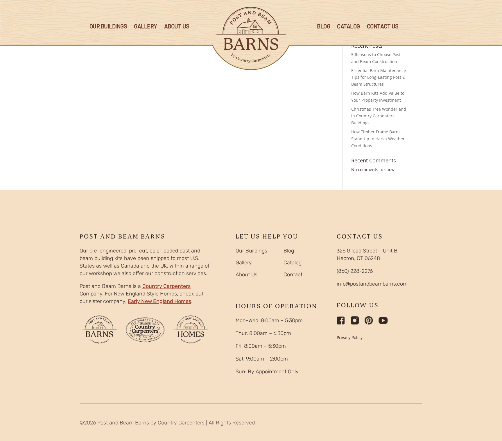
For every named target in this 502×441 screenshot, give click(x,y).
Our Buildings (108, 27)
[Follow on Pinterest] (369, 320)
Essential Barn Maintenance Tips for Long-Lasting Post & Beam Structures (378, 77)
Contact (293, 274)
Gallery (145, 27)
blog (323, 27)
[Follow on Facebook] (341, 320)
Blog (289, 251)
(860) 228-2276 (355, 271)
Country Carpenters (166, 286)
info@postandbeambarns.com (372, 284)
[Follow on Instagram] (355, 320)
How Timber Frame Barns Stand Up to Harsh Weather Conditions (378, 138)
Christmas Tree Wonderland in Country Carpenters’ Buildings (378, 116)
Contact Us (383, 27)
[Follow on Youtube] (383, 320)
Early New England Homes (159, 301)
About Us (176, 27)
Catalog (348, 27)
